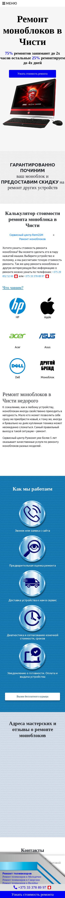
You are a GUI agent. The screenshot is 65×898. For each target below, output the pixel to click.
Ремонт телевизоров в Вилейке (20, 883)
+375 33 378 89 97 (34, 276)
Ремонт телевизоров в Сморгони (21, 879)
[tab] (17, 307)
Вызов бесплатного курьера (32, 696)
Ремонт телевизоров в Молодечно (21, 876)
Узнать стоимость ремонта (33, 73)
